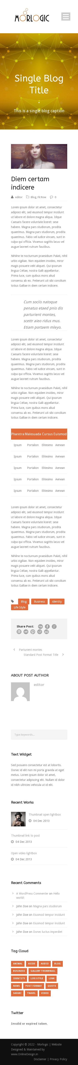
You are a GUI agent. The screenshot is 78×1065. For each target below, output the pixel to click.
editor (18, 197)
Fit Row (42, 197)
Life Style (19, 607)
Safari (17, 993)
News (16, 986)
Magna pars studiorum (47, 906)
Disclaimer (40, 1059)
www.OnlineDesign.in (24, 1054)
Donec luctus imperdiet (47, 931)
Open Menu (65, 16)
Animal (17, 963)
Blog (33, 197)
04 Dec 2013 (41, 820)
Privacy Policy (58, 1059)
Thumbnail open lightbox (45, 814)
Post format (33, 986)
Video (45, 993)
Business (39, 601)
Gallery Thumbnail (43, 971)
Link (51, 978)
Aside (31, 963)
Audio (45, 963)
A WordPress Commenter (32, 893)
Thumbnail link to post (25, 835)
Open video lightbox (24, 853)
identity (57, 601)
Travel (31, 993)
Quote (52, 986)
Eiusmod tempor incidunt (49, 914)
